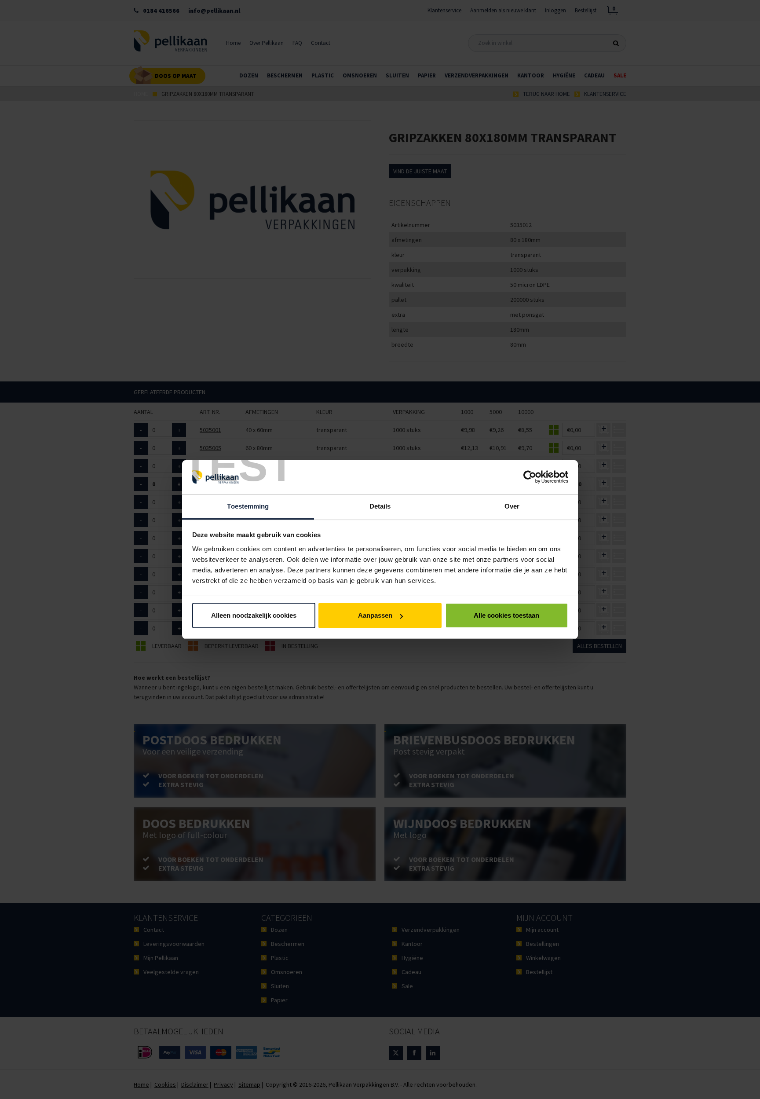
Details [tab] (380, 506)
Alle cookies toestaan (506, 615)
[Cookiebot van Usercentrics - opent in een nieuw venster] (529, 477)
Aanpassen (375, 615)
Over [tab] (511, 506)
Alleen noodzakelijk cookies (253, 615)
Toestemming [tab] (248, 506)
